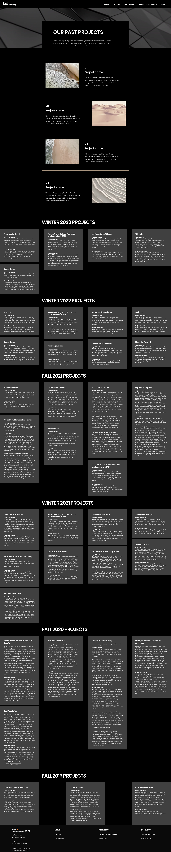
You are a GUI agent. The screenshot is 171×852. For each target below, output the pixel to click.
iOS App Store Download (13, 763)
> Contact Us (146, 839)
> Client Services (148, 834)
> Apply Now (102, 839)
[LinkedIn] (26, 831)
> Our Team (59, 839)
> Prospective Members (107, 834)
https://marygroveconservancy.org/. (102, 684)
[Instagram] (29, 831)
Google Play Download (12, 764)
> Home (58, 834)
